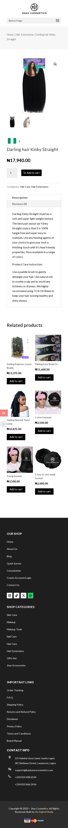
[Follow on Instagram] (9, 595)
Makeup (11, 622)
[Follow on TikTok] (16, 595)
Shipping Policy (15, 704)
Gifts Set (12, 658)
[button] (55, 64)
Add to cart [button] (16, 381)
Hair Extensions (24, 34)
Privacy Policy (14, 726)
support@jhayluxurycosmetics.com (34, 770)
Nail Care (12, 636)
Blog (9, 556)
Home (10, 34)
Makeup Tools (14, 629)
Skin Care (12, 614)
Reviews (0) (19, 203)
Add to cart (33, 172)
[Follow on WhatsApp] (30, 595)
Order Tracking (15, 690)
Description (20, 197)
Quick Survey (14, 563)
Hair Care (25, 186)
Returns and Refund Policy (21, 711)
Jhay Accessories (16, 665)
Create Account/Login (19, 577)
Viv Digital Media (44, 811)
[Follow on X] (23, 595)
